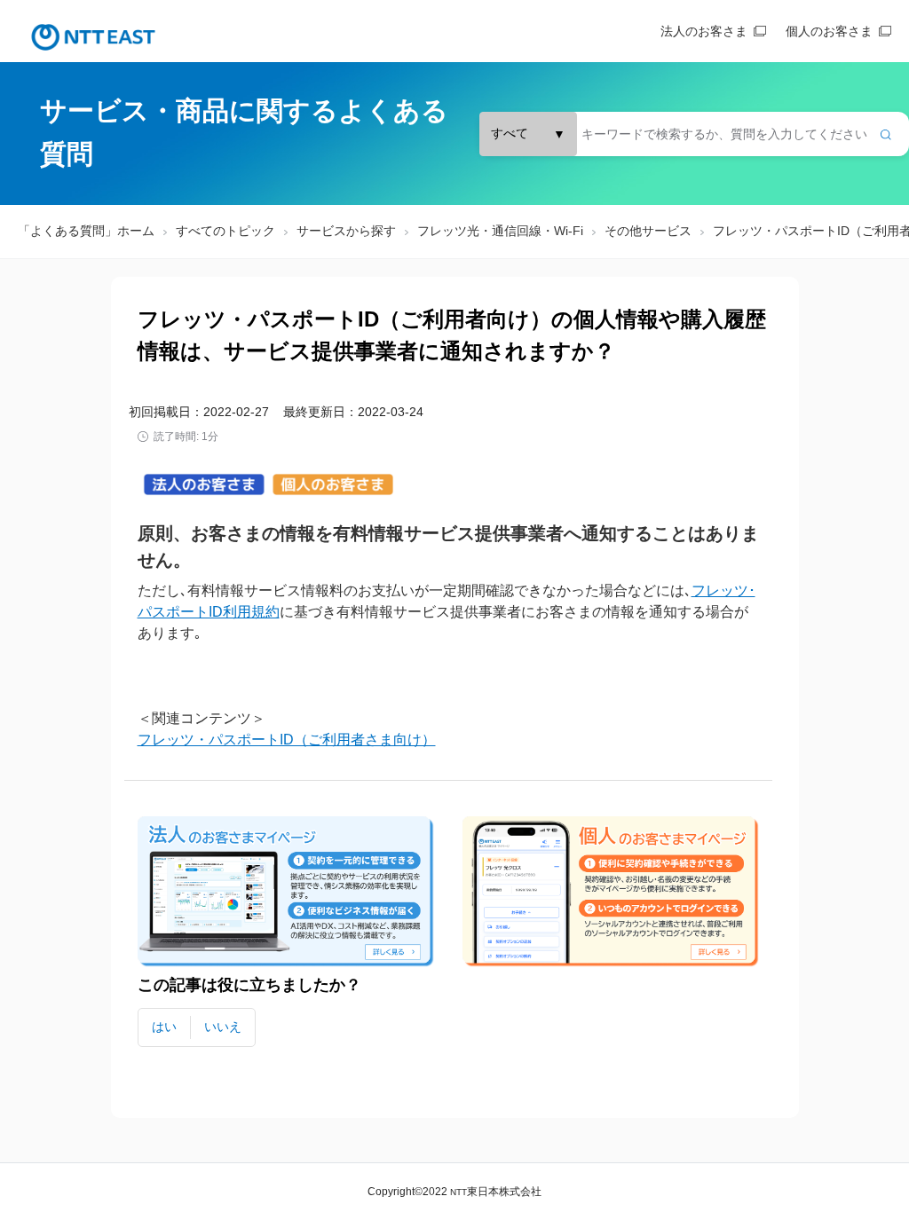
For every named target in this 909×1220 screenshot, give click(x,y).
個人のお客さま (829, 31)
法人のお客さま (703, 31)
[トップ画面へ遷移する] (93, 37)
